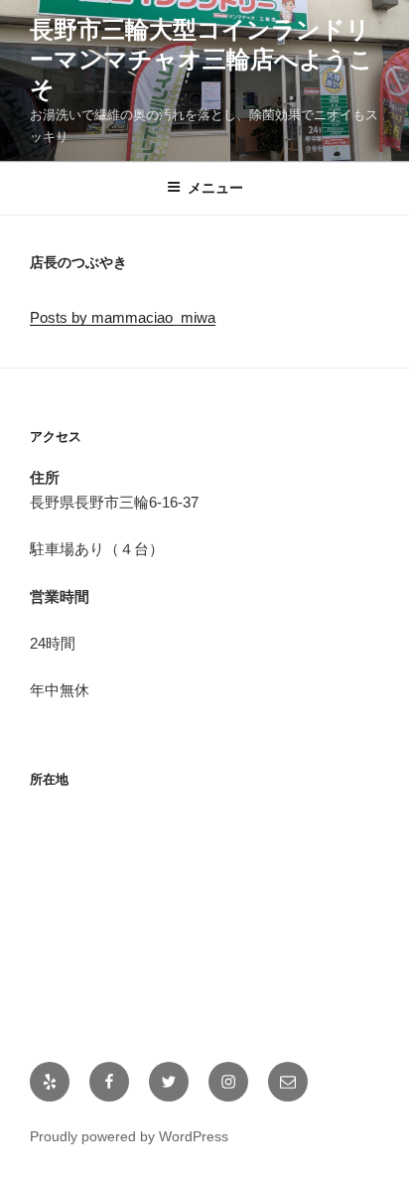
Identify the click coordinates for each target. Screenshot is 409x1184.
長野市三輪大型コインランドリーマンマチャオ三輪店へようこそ (201, 59)
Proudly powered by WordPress (129, 1136)
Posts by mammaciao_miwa (122, 317)
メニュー (215, 188)
